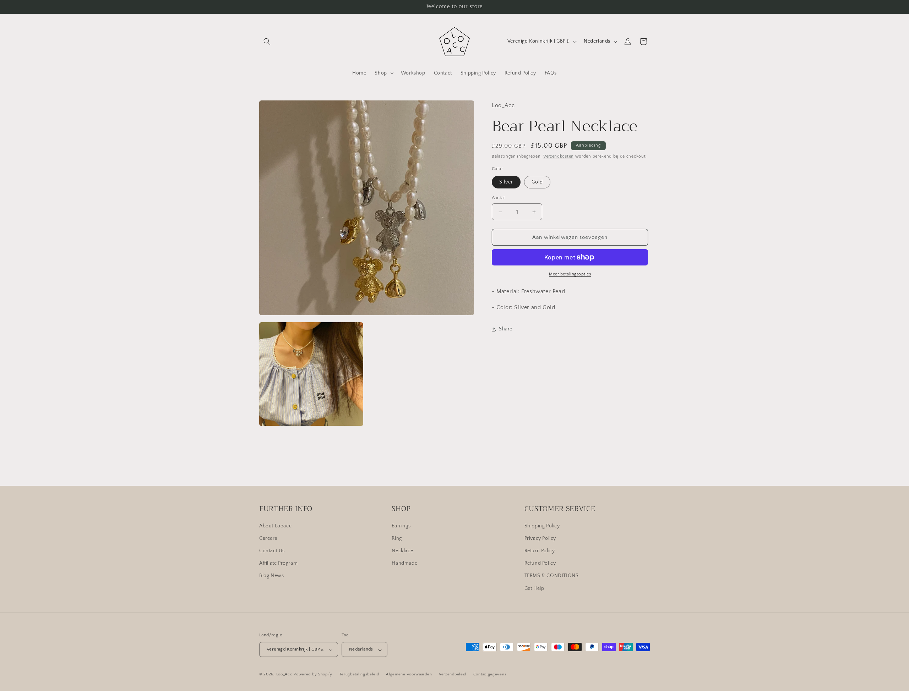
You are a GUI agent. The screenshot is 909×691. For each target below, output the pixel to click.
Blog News (271, 575)
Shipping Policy (542, 525)
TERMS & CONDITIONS (551, 575)
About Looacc (275, 525)
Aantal (498, 197)
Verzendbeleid (452, 674)
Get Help (534, 588)
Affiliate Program (278, 563)
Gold (537, 182)
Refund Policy (540, 563)
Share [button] (505, 329)
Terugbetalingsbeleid (359, 674)
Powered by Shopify (313, 675)
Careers (268, 538)
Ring (397, 538)
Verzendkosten (558, 156)
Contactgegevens (490, 674)
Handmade (404, 563)
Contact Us (272, 550)
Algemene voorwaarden (409, 674)
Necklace (402, 550)
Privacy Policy (540, 538)
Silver (506, 182)
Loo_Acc (284, 675)
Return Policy (539, 550)
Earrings (401, 525)
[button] (267, 41)
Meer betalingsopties (570, 274)
